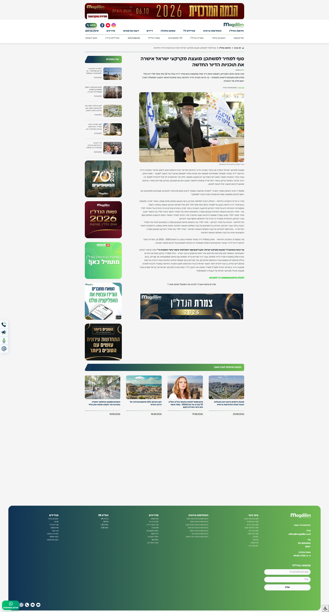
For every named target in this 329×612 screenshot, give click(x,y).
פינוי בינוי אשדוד (252, 522)
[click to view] (164, 11)
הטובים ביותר (218, 38)
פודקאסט (239, 38)
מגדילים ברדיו (112, 38)
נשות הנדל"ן (154, 38)
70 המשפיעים (175, 38)
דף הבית (237, 48)
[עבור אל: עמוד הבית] (234, 25)
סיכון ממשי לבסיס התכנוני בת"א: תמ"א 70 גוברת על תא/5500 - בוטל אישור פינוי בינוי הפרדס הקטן (186, 404)
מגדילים (53, 515)
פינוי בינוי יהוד (253, 531)
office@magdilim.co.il (300, 534)
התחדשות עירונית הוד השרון (197, 537)
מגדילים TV (189, 31)
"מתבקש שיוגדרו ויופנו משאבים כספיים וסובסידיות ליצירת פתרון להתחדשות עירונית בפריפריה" (93, 89)
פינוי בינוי (253, 515)
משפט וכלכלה (168, 31)
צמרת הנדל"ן (196, 38)
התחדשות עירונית (212, 31)
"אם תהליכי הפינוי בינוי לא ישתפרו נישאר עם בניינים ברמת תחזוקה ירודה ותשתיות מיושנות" (93, 108)
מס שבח (155, 528)
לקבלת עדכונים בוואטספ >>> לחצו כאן (226, 278)
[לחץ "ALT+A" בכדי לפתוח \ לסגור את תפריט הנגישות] (325, 608)
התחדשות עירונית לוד (199, 534)
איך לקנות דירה (152, 525)
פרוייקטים (254, 543)
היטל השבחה (153, 537)
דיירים (150, 31)
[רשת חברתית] (113, 25)
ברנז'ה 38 (104, 519)
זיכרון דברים (153, 522)
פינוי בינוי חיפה (253, 534)
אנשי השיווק (91, 38)
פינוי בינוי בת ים (252, 525)
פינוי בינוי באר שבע (251, 519)
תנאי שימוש (54, 537)
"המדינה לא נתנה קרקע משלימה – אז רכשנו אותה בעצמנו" (94, 71)
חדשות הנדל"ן (236, 31)
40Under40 (134, 38)
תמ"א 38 (103, 515)
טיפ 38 (105, 522)
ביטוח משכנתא (152, 531)
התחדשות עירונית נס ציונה (198, 528)
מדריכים (111, 31)
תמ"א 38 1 (104, 525)
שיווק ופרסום (92, 31)
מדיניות (255, 540)
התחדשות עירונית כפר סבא (197, 519)
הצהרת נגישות (52, 534)
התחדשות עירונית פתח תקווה (196, 525)
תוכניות (255, 537)
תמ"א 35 (155, 540)
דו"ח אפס (154, 534)
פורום (56, 522)
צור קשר (55, 531)
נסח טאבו (154, 519)
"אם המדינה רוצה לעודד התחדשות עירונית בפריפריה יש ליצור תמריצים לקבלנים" (94, 127)
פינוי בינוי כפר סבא (251, 528)
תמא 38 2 (104, 528)
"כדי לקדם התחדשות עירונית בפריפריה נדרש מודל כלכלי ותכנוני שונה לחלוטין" (93, 145)
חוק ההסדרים (152, 543)
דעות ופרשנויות (131, 31)
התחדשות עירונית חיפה (199, 531)
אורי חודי (241, 88)
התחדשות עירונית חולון (199, 522)
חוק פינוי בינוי (253, 546)
